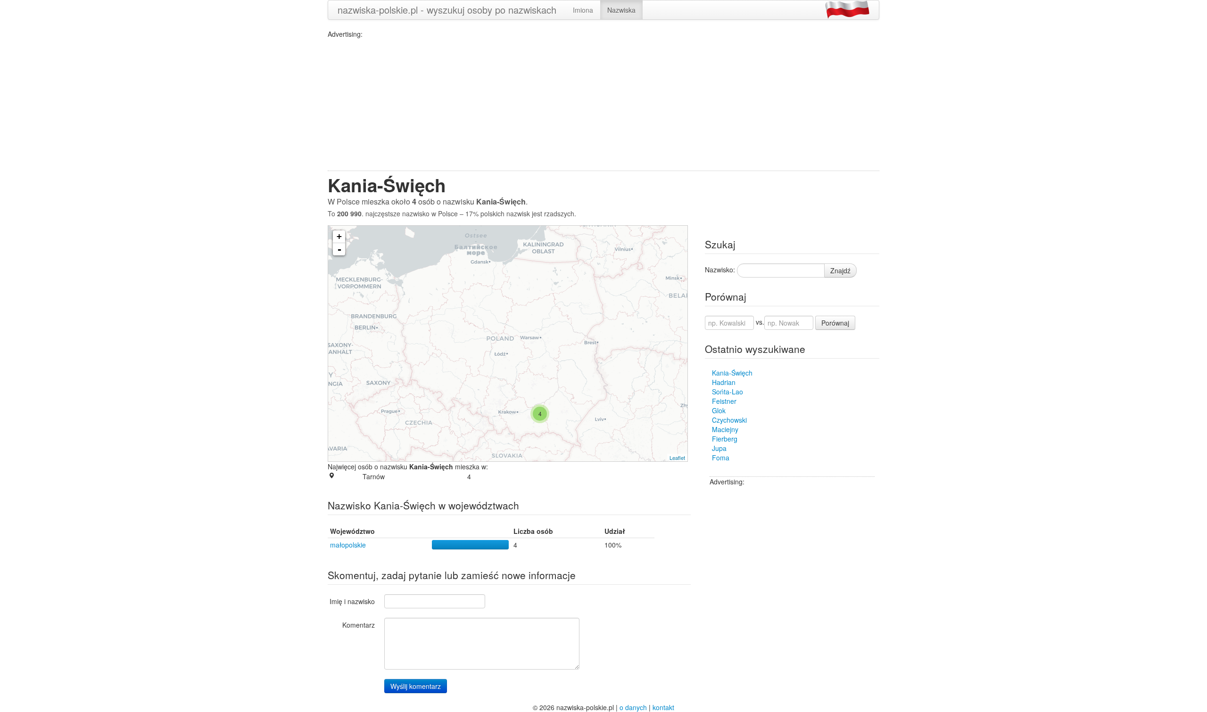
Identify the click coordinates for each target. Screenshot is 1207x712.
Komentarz (358, 625)
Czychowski (729, 420)
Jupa (719, 448)
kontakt (663, 707)
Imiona (583, 10)
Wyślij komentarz (415, 686)
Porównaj (835, 322)
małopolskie (348, 544)
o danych (633, 707)
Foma (720, 457)
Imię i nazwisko (352, 601)
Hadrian (724, 382)
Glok (719, 410)
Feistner (724, 401)
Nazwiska (621, 10)
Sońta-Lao (727, 391)
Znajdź (840, 270)
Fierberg (724, 438)
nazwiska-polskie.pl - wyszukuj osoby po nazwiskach (447, 9)
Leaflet (677, 457)
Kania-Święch (732, 372)
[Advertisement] (603, 105)
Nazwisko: (720, 269)
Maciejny (725, 429)
